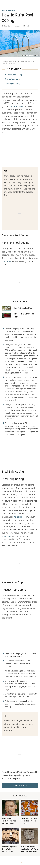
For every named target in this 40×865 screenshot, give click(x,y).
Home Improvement (9, 10)
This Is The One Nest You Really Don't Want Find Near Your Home (29, 849)
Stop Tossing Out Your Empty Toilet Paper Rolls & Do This (10, 849)
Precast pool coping (12, 84)
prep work (6, 262)
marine (8, 432)
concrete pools (16, 106)
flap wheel (19, 361)
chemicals (6, 536)
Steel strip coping (11, 79)
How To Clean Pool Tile (23, 308)
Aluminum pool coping (13, 75)
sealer (7, 704)
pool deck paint (26, 701)
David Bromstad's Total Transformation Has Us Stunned (10, 821)
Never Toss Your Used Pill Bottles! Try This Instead (29, 821)
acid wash (15, 661)
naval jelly (18, 517)
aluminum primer (20, 404)
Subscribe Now (18, 785)
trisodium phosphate (13, 656)
